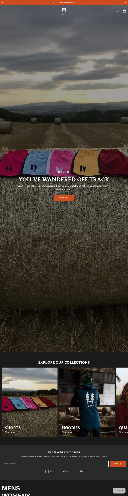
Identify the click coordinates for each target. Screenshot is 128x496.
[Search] (118, 10)
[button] (4, 2)
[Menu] (5, 11)
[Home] (64, 11)
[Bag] (124, 10)
